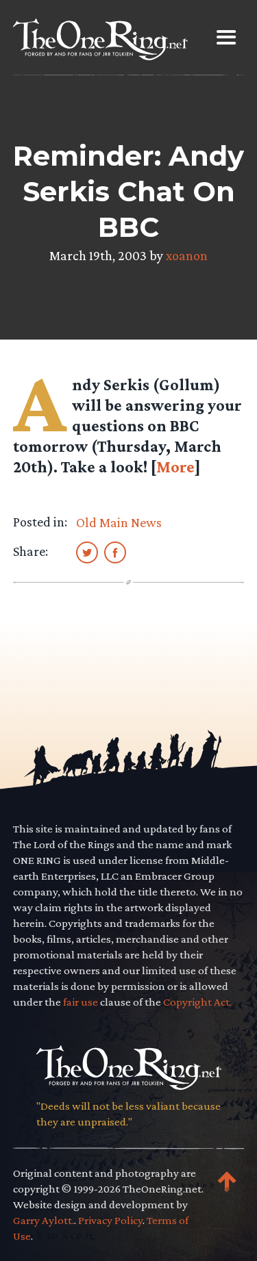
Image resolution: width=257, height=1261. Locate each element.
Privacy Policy (110, 1220)
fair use (80, 1001)
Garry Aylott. (43, 1220)
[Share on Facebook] (115, 552)
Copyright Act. (197, 1001)
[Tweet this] (87, 552)
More (175, 466)
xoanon (187, 255)
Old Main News (119, 522)
